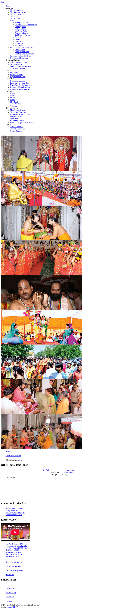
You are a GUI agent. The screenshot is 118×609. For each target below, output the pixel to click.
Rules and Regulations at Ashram (22, 123)
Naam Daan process (17, 81)
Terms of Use (10, 588)
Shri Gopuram (20, 50)
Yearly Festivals (16, 64)
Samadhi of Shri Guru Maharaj (26, 25)
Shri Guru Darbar (21, 31)
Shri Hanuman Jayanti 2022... (16, 546)
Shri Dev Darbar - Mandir (24, 54)
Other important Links (18, 68)
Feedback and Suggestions (20, 114)
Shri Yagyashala (20, 27)
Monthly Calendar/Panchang (20, 66)
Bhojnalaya (19, 43)
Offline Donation (16, 127)
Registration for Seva (17, 77)
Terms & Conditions (17, 129)
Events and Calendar (13, 456)
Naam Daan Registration (15, 570)
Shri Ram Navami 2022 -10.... (17, 548)
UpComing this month (70, 471)
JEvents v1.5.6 (53, 488)
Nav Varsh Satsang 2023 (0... (16, 544)
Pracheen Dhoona (21, 33)
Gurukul (18, 37)
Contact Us (10, 597)
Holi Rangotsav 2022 (13, 552)
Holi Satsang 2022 (12, 550)
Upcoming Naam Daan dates (20, 87)
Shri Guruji (14, 16)
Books (12, 100)
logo (3, 2)
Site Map (9, 601)
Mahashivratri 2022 (13, 556)
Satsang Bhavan (21, 29)
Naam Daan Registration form (21, 85)
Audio (12, 93)
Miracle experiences (17, 110)
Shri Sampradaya (16, 10)
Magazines (14, 102)
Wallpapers (14, 106)
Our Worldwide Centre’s (19, 58)
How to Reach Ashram (18, 120)
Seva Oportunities (16, 75)
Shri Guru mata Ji (16, 18)
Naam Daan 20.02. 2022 (15, 554)
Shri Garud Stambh (22, 52)
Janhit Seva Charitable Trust (20, 56)
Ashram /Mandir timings (19, 62)
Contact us (14, 118)
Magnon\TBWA (12, 607)
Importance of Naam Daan (20, 83)
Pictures (13, 98)
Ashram (13, 20)
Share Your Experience (18, 112)
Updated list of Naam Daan (20, 89)
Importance (14, 73)
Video (12, 95)
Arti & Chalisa (15, 104)
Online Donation (16, 131)
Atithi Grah (19, 45)
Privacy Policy (11, 593)
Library (17, 39)
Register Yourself (16, 116)
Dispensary (19, 41)
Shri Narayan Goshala (23, 35)
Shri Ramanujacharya (18, 12)
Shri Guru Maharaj (17, 14)
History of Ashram (21, 23)
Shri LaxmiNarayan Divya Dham (22, 48)
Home (8, 452)
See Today (46, 470)
